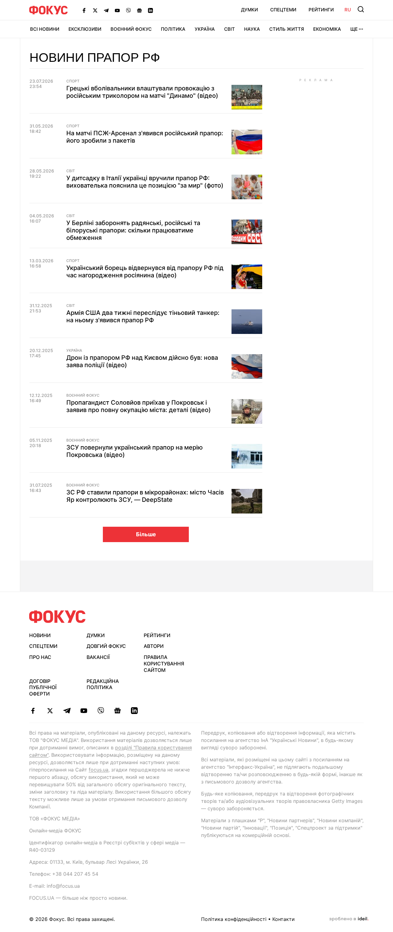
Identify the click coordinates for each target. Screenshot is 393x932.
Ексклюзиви (84, 29)
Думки (249, 9)
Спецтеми (283, 9)
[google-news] (117, 710)
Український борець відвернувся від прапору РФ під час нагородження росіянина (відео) (145, 271)
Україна (205, 29)
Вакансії (98, 657)
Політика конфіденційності (234, 919)
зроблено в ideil (348, 919)
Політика (173, 29)
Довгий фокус (106, 646)
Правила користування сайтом (164, 663)
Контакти (283, 919)
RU (347, 9)
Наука (252, 29)
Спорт (73, 81)
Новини (40, 635)
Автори (154, 646)
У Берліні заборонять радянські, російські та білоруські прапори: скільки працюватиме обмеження (133, 230)
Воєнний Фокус (131, 29)
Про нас (40, 657)
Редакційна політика (103, 684)
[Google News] (139, 10)
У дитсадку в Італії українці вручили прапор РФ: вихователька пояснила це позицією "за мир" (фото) (145, 181)
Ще (354, 29)
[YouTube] (117, 10)
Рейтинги (321, 9)
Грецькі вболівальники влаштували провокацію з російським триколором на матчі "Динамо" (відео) (142, 92)
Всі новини (44, 29)
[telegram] (67, 710)
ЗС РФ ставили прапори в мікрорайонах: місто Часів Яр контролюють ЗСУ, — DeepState (145, 496)
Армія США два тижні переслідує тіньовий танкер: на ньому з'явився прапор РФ (143, 316)
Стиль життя (286, 29)
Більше (146, 534)
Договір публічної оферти (42, 687)
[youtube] (84, 710)
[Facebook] (84, 10)
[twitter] (50, 710)
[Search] (361, 9)
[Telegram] (106, 10)
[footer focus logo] (57, 616)
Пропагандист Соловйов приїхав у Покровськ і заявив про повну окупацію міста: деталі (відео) (138, 406)
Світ (229, 29)
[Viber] (128, 10)
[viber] (100, 710)
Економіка (327, 29)
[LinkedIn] (150, 10)
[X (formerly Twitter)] (95, 10)
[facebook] (33, 710)
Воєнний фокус (82, 395)
